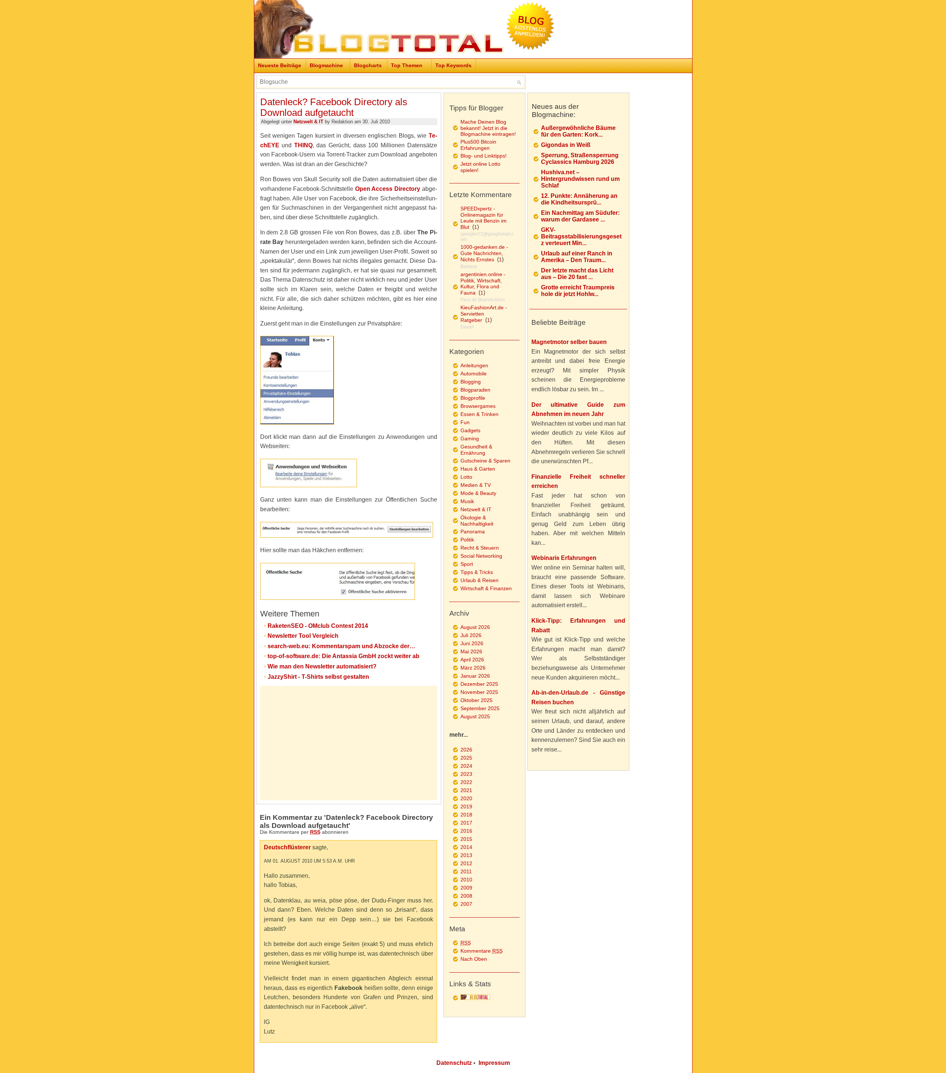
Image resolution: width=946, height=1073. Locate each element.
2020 (466, 798)
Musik (467, 501)
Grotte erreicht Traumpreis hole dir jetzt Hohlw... (578, 290)
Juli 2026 (470, 635)
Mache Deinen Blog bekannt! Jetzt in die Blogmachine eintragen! (488, 128)
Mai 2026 (471, 651)
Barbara (468, 266)
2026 (466, 750)
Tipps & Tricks (476, 572)
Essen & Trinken (479, 414)
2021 (466, 790)
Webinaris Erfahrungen (563, 558)
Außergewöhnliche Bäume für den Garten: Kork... (578, 131)
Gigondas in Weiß (566, 145)
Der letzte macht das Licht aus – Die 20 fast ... (577, 273)
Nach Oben (473, 959)
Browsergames (478, 406)
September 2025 (480, 708)
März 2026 (473, 668)
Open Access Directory (387, 189)
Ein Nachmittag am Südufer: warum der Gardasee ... (580, 216)
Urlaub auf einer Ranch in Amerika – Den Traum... (576, 256)
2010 (466, 880)
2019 (466, 806)
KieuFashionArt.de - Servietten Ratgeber (483, 314)
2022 (466, 782)
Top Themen (406, 65)
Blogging (470, 382)
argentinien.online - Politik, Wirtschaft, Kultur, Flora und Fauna (483, 283)
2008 (466, 896)
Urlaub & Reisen (479, 580)
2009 (466, 888)
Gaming (469, 438)
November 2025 (479, 692)
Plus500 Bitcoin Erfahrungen (478, 145)
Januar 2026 (475, 676)
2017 (466, 823)
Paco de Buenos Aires (482, 299)
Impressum (494, 1063)
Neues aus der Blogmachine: (555, 110)
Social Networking (481, 556)
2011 (466, 871)
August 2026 (475, 627)
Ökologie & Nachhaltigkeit (476, 521)
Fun (465, 422)
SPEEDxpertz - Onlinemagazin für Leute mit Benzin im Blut (483, 218)
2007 (466, 904)
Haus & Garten (477, 469)
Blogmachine (326, 65)
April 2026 (472, 660)
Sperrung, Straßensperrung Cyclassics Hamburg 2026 (580, 158)
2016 (466, 831)
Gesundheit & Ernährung (476, 450)
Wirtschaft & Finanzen (486, 588)
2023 (466, 774)
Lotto (466, 477)
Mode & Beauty (478, 493)
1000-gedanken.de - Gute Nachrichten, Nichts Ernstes (484, 253)
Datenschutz (454, 1063)
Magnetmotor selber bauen (569, 342)
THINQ (303, 145)
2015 (466, 839)
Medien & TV (475, 485)
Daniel (467, 327)
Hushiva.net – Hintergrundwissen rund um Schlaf (580, 179)
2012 (466, 863)
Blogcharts (368, 65)
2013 (466, 855)
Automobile (473, 373)
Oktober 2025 (476, 700)
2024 (466, 766)
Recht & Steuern (479, 548)
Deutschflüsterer (287, 847)
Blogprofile (472, 398)
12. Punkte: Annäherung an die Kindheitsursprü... (579, 199)
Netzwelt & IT (308, 121)
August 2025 (475, 716)
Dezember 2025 (479, 684)
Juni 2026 (471, 643)
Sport (466, 564)
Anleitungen (474, 365)
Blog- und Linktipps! (483, 156)
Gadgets (470, 430)
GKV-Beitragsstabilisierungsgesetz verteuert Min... (581, 236)
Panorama (472, 531)
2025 (466, 758)
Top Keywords (453, 65)
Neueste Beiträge (279, 65)
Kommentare (481, 951)
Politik (467, 540)
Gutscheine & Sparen (485, 461)
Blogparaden (475, 390)
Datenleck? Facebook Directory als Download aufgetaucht (333, 107)
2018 (466, 815)
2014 (466, 847)
